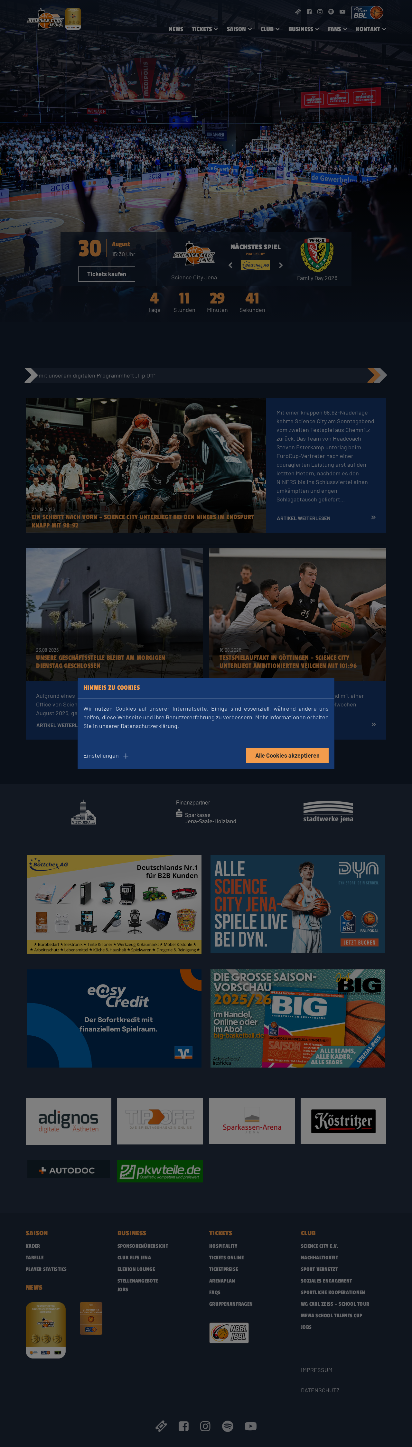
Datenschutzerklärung (149, 725)
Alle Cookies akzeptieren (287, 755)
